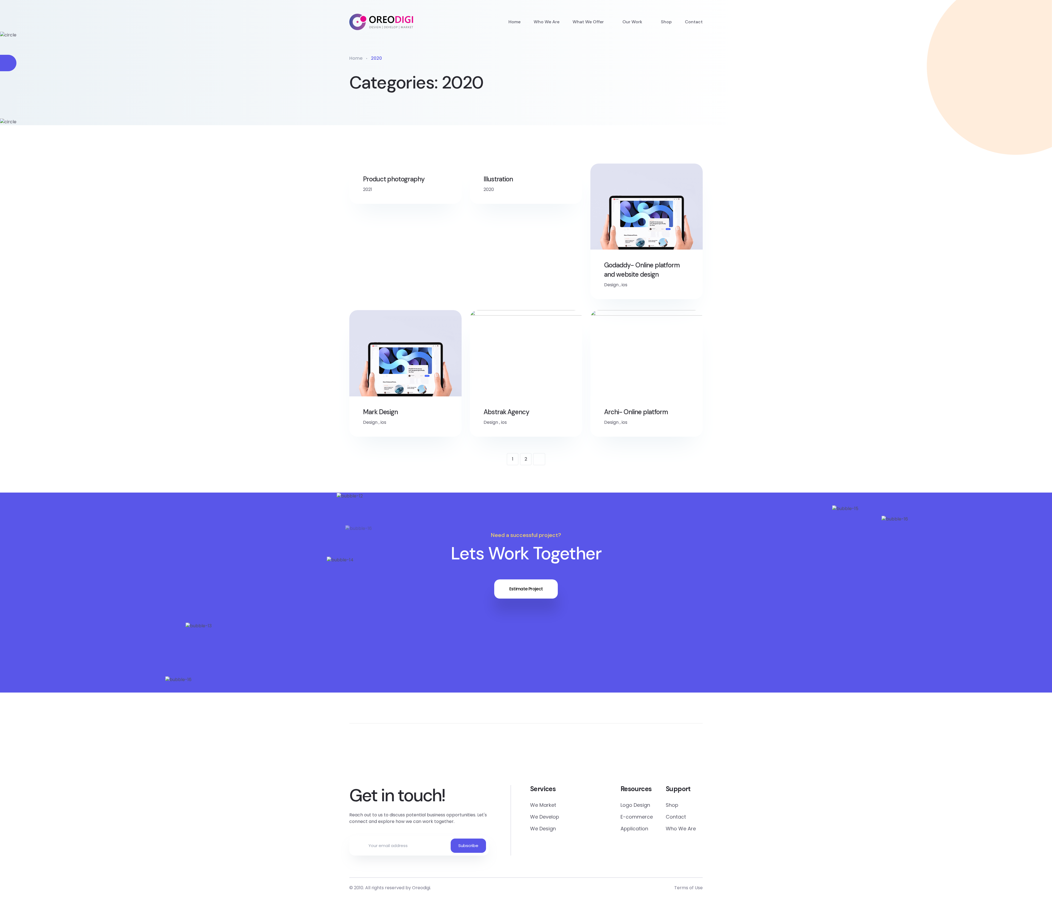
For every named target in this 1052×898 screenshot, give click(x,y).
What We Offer (588, 22)
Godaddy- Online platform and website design (642, 270)
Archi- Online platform (636, 412)
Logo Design (635, 805)
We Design (543, 828)
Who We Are (546, 22)
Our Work (632, 22)
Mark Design (380, 412)
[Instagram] (589, 758)
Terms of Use (688, 888)
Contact (694, 22)
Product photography (393, 179)
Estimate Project (526, 589)
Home (514, 22)
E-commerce (637, 816)
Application (634, 828)
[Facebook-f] (462, 758)
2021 (367, 189)
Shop (666, 22)
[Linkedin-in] (526, 758)
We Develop (544, 816)
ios (624, 285)
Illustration (498, 179)
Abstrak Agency (506, 412)
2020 (489, 189)
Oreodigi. (421, 888)
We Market (543, 805)
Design (611, 285)
